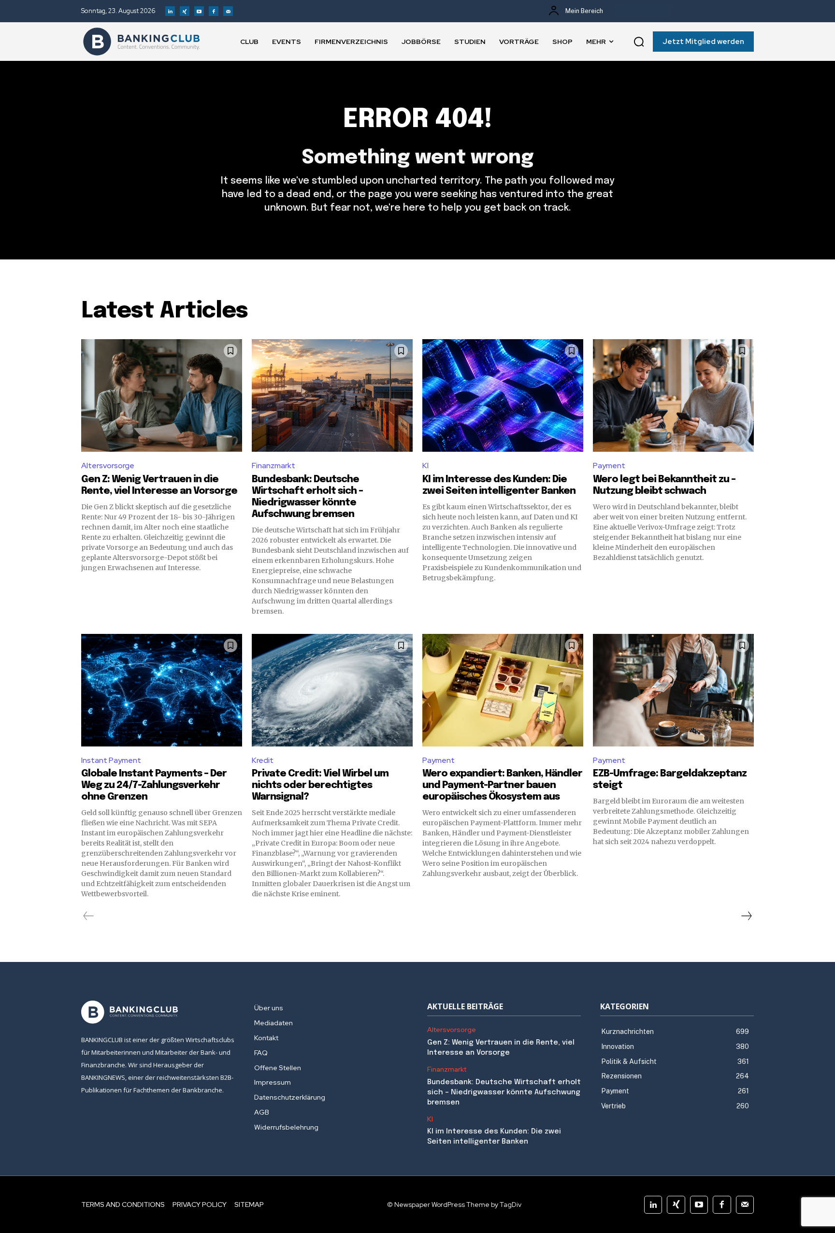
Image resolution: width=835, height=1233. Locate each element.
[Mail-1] (228, 11)
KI (425, 465)
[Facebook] (213, 11)
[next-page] (746, 916)
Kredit (263, 760)
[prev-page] (88, 916)
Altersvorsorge (107, 465)
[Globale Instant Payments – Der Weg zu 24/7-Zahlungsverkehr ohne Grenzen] (161, 690)
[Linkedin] (170, 11)
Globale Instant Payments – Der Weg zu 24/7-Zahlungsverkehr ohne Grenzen (154, 785)
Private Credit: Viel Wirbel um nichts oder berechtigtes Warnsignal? (320, 785)
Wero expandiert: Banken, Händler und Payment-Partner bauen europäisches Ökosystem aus (502, 785)
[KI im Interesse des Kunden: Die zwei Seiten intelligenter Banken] (502, 395)
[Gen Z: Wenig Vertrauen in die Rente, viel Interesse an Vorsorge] (161, 395)
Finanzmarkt (273, 465)
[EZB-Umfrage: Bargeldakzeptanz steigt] (673, 690)
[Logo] (141, 41)
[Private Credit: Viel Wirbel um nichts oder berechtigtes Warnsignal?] (332, 690)
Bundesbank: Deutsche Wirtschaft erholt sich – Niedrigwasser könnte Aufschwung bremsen (504, 1092)
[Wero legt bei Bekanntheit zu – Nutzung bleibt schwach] (673, 395)
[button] (639, 42)
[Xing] (184, 11)
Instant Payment (111, 760)
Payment (609, 465)
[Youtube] (199, 11)
